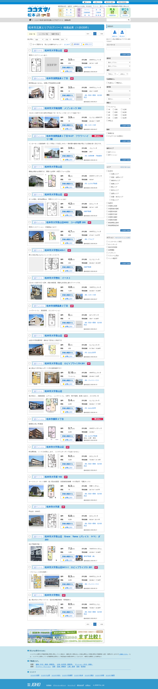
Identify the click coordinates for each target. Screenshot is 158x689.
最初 (88, 34)
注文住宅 (125, 15)
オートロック (112, 244)
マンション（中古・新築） (84, 664)
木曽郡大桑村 (112, 217)
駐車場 (83, 666)
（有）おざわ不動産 (90, 183)
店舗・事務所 (61, 666)
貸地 (77, 666)
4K (109, 118)
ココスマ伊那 (99, 675)
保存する (114, 36)
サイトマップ (71, 685)
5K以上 (110, 120)
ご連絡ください (123, 654)
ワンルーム (112, 107)
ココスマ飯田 (110, 675)
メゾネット (112, 253)
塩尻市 (110, 203)
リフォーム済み (113, 255)
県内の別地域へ (122, 2)
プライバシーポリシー (59, 685)
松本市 (110, 171)
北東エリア (115, 174)
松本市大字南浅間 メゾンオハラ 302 (63, 108)
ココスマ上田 (45, 675)
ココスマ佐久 (56, 675)
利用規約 (48, 685)
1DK (115, 109)
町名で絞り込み (125, 167)
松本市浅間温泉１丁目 (57, 78)
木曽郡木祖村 (112, 211)
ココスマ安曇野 (67, 675)
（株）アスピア (89, 239)
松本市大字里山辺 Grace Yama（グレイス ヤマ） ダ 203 (72, 538)
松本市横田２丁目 (55, 418)
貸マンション (112, 155)
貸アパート (112, 152)
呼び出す (122, 36)
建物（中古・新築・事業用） (45, 664)
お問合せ (88, 685)
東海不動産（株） (90, 556)
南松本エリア (115, 180)
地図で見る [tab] (55, 34)
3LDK (124, 115)
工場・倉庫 (71, 666)
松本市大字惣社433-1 (55, 250)
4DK (115, 118)
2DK (115, 112)
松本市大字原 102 (53, 476)
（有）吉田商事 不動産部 (93, 156)
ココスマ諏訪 (89, 675)
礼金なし (111, 83)
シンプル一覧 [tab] (43, 34)
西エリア (114, 187)
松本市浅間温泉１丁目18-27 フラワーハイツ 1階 (68, 137)
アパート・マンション (43, 666)
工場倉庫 (98, 12)
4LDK (124, 118)
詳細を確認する (67, 67)
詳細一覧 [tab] (32, 34)
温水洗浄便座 (112, 247)
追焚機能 (111, 250)
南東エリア (115, 184)
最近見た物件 (110, 2)
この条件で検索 (125, 54)
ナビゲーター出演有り (115, 136)
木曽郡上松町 (112, 206)
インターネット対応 (115, 241)
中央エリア (115, 200)
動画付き (111, 133)
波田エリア (115, 193)
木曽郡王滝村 (112, 214)
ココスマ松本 (78, 675)
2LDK (124, 112)
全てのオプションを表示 (123, 237)
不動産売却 (112, 15)
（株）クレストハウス (91, 380)
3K (109, 115)
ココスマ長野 (34, 675)
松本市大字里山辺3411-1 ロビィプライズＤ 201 (68, 567)
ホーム (87, 2)
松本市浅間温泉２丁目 (57, 305)
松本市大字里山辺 (53, 50)
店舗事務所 (87, 12)
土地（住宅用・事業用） (65, 664)
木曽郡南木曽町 (113, 208)
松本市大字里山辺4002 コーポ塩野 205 (66, 222)
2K (109, 112)
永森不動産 (87, 67)
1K (109, 109)
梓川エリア (115, 190)
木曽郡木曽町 (112, 220)
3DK (115, 115)
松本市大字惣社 (52, 594)
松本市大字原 (53, 506)
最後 (101, 34)
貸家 (53, 666)
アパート (87, 9)
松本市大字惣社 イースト (58, 277)
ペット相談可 (112, 258)
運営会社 (79, 685)
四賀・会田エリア (117, 177)
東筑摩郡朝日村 (113, 225)
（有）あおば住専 (90, 352)
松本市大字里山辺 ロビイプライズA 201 (65, 363)
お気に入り (97, 2)
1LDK (124, 109)
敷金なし (119, 83)
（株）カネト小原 (90, 125)
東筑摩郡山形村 (113, 222)
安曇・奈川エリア (117, 197)
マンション (69, 15)
